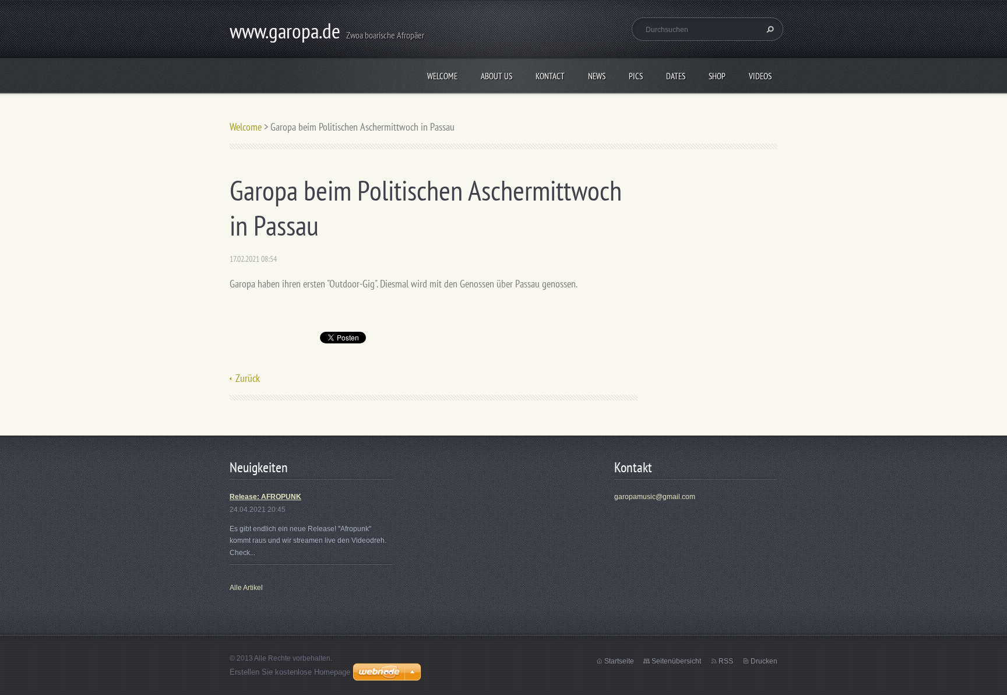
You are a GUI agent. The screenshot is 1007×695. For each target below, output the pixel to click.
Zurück (247, 378)
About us (496, 76)
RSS (726, 661)
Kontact (550, 76)
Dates (675, 76)
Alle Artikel (246, 588)
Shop (717, 76)
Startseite (619, 661)
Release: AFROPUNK (265, 497)
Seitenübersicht (676, 661)
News (596, 76)
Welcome (442, 76)
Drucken (764, 661)
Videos (760, 76)
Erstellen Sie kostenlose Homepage (290, 672)
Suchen (768, 29)
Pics (636, 76)
